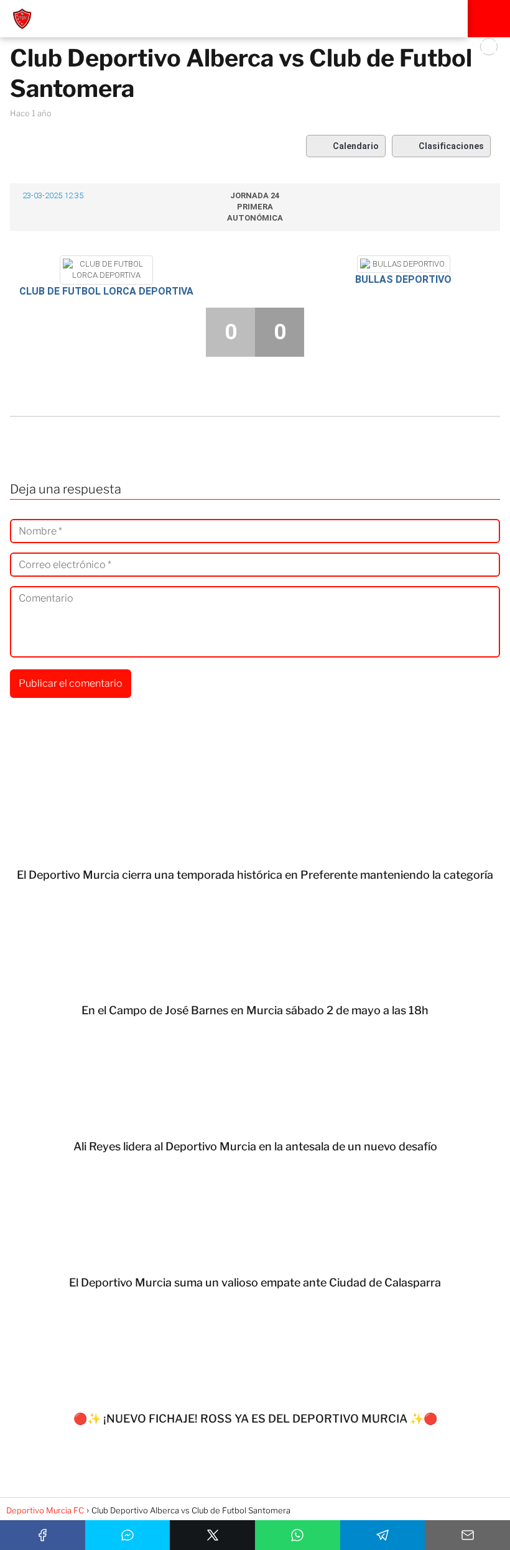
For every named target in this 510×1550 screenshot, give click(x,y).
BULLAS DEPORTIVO (403, 279)
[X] (212, 1535)
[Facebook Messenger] (127, 1535)
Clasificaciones (451, 146)
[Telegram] (382, 1535)
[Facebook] (42, 1535)
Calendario (356, 146)
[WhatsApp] (297, 1535)
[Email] (467, 1535)
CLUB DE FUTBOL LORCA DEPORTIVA (106, 291)
